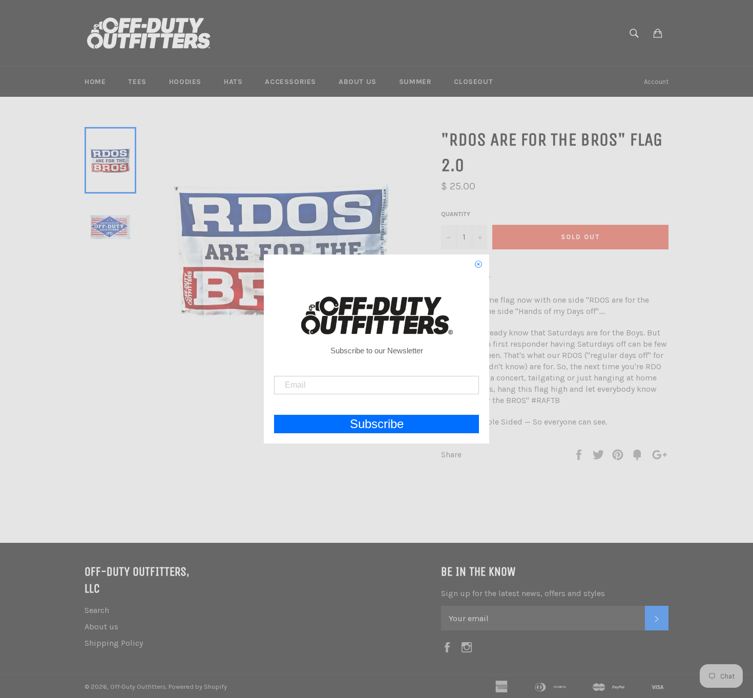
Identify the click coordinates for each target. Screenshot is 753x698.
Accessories (290, 81)
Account (656, 82)
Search (97, 610)
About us (357, 81)
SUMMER (415, 81)
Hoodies (185, 81)
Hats (233, 81)
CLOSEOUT (473, 81)
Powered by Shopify (198, 686)
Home (95, 81)
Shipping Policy (114, 643)
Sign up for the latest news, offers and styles (523, 593)
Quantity (455, 214)
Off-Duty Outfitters (138, 686)
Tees (137, 81)
